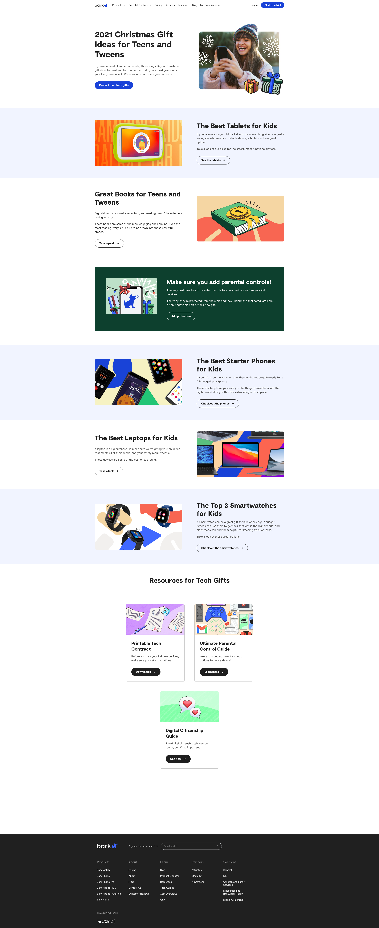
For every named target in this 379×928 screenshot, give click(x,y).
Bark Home (103, 899)
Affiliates (197, 869)
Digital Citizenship (233, 899)
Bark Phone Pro (105, 881)
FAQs (131, 881)
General (227, 869)
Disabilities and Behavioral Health (233, 892)
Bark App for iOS (106, 887)
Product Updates (169, 875)
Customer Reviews (139, 893)
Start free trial (273, 5)
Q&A (162, 899)
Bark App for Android (109, 893)
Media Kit (197, 875)
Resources (166, 881)
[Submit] (217, 846)
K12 (225, 875)
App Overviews (168, 893)
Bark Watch (103, 869)
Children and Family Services (234, 883)
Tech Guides (167, 887)
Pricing (132, 869)
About (132, 875)
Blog (162, 869)
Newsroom (198, 881)
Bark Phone (103, 875)
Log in (254, 5)
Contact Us (135, 887)
